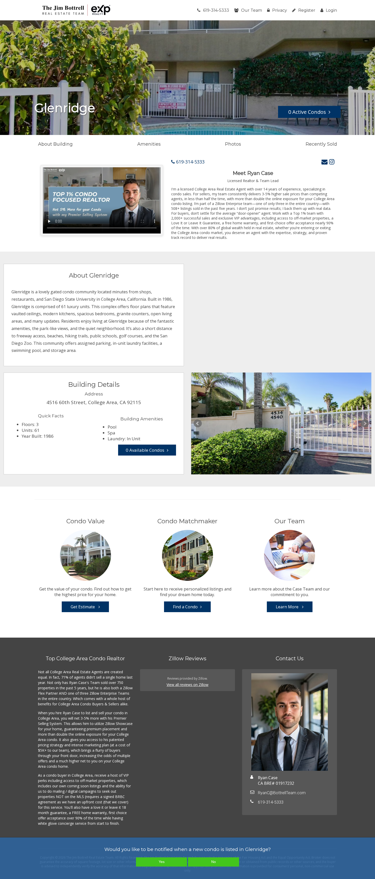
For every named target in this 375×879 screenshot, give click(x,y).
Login (331, 10)
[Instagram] (331, 161)
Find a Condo (185, 607)
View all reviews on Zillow (187, 684)
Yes (162, 862)
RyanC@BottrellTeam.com (282, 792)
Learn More (287, 607)
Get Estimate (83, 607)
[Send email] (324, 161)
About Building (55, 144)
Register (306, 10)
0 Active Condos (307, 111)
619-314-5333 (216, 10)
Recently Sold (321, 144)
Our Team (251, 10)
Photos (233, 144)
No (213, 862)
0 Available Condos (145, 450)
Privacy (279, 10)
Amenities (149, 144)
